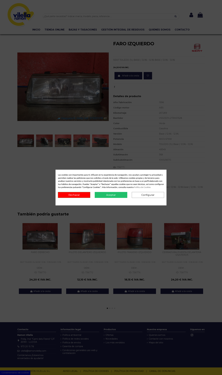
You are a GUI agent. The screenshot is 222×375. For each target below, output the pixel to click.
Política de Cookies (142, 187)
